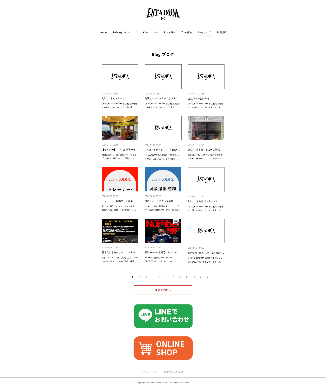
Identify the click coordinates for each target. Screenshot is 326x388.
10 (193, 276)
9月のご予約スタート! (113, 98)
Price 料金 (169, 32)
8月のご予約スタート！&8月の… (162, 149)
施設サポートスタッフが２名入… (162, 98)
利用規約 (222, 32)
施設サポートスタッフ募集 (159, 201)
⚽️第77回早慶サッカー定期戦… (205, 149)
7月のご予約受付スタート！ (203, 201)
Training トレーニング (125, 32)
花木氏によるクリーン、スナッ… (120, 252)
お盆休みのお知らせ (198, 98)
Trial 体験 (187, 32)
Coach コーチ (150, 32)
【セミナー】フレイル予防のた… (120, 149)
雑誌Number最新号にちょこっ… (162, 252)
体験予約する (163, 290)
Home (103, 32)
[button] (103, 32)
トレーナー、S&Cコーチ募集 (117, 201)
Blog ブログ (204, 32)
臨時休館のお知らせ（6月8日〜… (206, 252)
